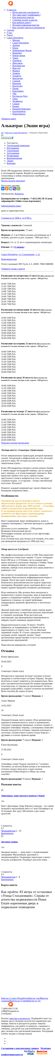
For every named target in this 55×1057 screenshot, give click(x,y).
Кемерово (17, 53)
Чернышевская (8, 831)
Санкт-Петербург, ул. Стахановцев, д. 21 (20, 254)
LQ (2, 133)
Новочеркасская (9, 259)
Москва (16, 40)
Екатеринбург (19, 111)
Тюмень (16, 73)
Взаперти (19, 194)
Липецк (16, 45)
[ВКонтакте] (3, 188)
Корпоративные (14, 158)
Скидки (10, 30)
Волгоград (17, 86)
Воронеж (16, 83)
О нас (9, 32)
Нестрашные (13, 148)
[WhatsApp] (18, 188)
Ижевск (16, 71)
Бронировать (7, 833)
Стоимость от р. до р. (16, 218)
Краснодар (17, 78)
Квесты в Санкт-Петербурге (16, 133)
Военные (11, 163)
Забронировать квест (11, 206)
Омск (15, 98)
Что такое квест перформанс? (26, 15)
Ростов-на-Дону (20, 96)
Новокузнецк (18, 55)
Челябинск (17, 101)
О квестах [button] (11, 10)
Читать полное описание (13, 181)
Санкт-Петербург (20, 43)
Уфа (14, 93)
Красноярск (18, 91)
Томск (15, 58)
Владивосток (18, 65)
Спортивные (13, 150)
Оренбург (17, 60)
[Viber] (14, 188)
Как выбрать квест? (21, 22)
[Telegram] (10, 188)
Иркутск (16, 68)
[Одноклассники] (6, 188)
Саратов (16, 81)
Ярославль (17, 63)
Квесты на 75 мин (18, 1001)
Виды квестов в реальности (25, 12)
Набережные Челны (22, 50)
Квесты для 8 (34, 998)
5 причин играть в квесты (24, 20)
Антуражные (13, 153)
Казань (15, 106)
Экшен (10, 161)
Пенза (15, 48)
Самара (15, 104)
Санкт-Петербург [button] (15, 38)
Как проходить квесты (23, 17)
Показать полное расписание (15, 443)
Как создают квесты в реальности (28, 27)
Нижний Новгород (21, 109)
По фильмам (13, 155)
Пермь (15, 88)
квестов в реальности (19, 1018)
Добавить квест (8, 119)
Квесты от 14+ (34, 1001)
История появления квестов (25, 25)
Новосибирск (18, 114)
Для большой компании (18, 145)
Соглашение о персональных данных (20, 1048)
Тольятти (16, 76)
